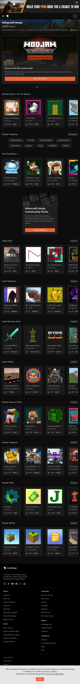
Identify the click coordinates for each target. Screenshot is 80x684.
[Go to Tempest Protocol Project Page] (11, 172)
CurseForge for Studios (48, 643)
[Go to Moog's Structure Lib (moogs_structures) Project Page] (11, 259)
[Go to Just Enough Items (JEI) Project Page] (55, 501)
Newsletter (44, 605)
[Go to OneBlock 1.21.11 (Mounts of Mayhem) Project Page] (33, 541)
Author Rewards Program (11, 635)
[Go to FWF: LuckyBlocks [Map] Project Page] (33, 380)
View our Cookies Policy (55, 674)
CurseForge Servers (47, 616)
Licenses (5, 664)
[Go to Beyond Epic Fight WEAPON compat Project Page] (55, 340)
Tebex (43, 646)
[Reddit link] (24, 583)
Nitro (43, 650)
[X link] (20, 583)
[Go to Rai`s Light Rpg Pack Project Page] (33, 299)
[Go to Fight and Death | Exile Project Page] (55, 380)
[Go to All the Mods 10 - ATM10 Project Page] (11, 461)
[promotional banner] (40, 6)
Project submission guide (11, 631)
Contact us (44, 631)
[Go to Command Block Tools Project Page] (11, 340)
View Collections (40, 230)
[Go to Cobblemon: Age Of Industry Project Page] (55, 299)
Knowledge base (46, 624)
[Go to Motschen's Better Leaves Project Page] (55, 420)
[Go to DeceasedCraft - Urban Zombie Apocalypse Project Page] (33, 461)
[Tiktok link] (8, 583)
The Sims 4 (6, 605)
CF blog (43, 602)
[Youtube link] (12, 583)
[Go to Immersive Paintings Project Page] (11, 112)
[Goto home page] (7, 16)
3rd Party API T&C (9, 641)
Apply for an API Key (10, 638)
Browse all (73, 134)
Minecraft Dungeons (10, 616)
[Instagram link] (4, 583)
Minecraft (6, 599)
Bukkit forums (45, 612)
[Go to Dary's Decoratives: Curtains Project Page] (55, 112)
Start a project (7, 628)
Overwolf (44, 640)
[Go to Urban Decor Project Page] (33, 112)
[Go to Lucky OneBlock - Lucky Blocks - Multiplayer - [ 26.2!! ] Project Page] (55, 541)
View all (74, 241)
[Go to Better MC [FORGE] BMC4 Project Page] (55, 461)
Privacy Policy (7, 661)
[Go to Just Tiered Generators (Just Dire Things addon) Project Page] (55, 259)
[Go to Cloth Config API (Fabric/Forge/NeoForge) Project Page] (33, 501)
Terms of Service (8, 657)
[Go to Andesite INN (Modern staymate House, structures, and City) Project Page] (11, 380)
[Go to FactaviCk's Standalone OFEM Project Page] (33, 259)
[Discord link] (16, 583)
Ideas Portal (45, 599)
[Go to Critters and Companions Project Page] (55, 172)
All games (6, 595)
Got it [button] (40, 679)
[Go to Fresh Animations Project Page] (11, 420)
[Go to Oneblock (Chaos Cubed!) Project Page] (11, 541)
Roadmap (44, 609)
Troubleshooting (46, 628)
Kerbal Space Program (10, 612)
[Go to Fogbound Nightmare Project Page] (11, 299)
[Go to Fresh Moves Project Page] (33, 420)
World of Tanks (8, 619)
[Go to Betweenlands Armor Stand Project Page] (33, 340)
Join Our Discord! (47, 595)
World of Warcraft (9, 602)
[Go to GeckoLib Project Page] (11, 501)
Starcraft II (6, 609)
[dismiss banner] (76, 2)
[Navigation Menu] (3, 16)
